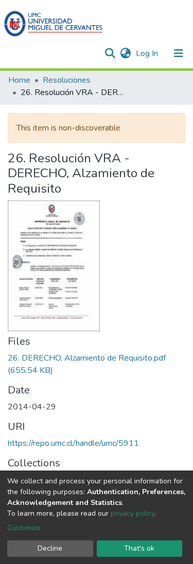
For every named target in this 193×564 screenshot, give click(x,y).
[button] (125, 53)
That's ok (139, 548)
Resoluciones (67, 80)
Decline (50, 548)
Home (19, 80)
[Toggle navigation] (178, 53)
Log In (148, 53)
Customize (24, 528)
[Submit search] (110, 53)
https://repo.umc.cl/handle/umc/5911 (73, 443)
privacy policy (132, 513)
